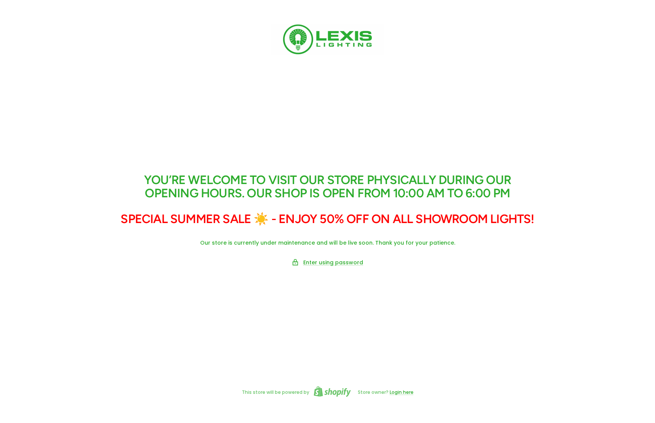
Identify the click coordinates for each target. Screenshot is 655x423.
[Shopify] (330, 392)
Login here (402, 392)
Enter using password (333, 262)
